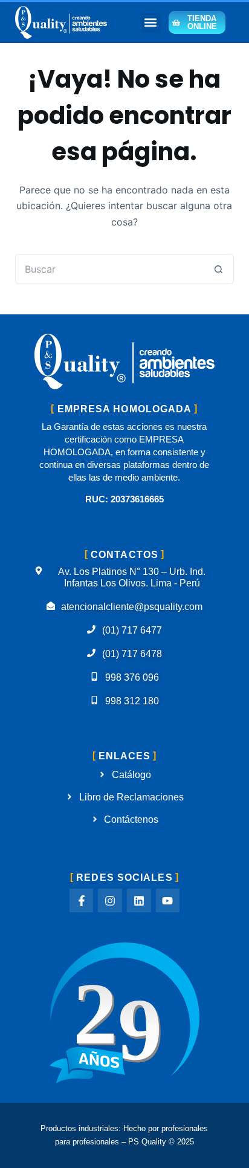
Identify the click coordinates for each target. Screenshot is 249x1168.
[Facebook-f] (82, 901)
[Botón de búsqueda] (219, 269)
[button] (151, 23)
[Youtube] (168, 901)
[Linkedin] (139, 901)
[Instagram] (110, 901)
